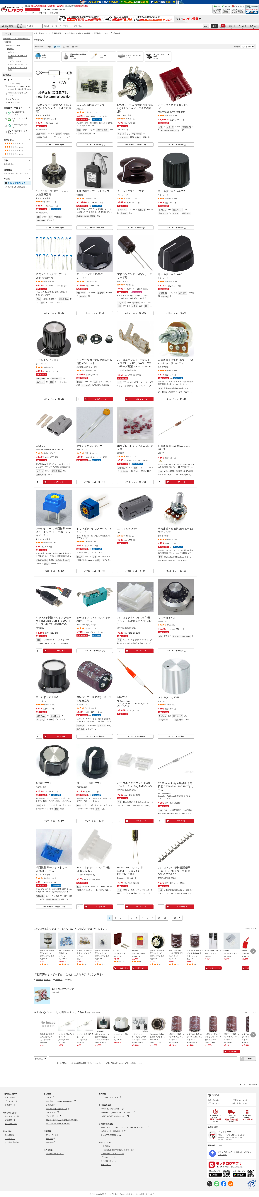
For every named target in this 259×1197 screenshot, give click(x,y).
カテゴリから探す (7, 26)
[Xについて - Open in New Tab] (209, 1186)
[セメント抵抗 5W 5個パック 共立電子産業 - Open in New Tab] (66, 1024)
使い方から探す (11, 1124)
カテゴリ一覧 (10, 1098)
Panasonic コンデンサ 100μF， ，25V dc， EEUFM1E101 (130, 870)
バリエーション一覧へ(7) (54, 313)
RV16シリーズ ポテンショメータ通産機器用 (53, 193)
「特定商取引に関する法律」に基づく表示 (117, 1150)
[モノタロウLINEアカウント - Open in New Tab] (216, 1186)
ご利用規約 (105, 1146)
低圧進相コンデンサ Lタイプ (92, 191)
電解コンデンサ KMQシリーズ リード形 (134, 276)
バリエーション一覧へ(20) (54, 821)
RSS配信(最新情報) (12, 1142)
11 (165, 918)
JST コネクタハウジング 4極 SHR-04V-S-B (93, 869)
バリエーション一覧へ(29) (176, 571)
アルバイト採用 (52, 1135)
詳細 (205, 26)
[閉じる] (111, 44)
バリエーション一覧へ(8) (176, 144)
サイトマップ (106, 1165)
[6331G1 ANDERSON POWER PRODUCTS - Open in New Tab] (121, 941)
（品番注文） (19, 26)
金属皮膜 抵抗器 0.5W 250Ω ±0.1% (174, 447)
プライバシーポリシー (109, 1157)
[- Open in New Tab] (215, 1115)
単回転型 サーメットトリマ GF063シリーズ (51, 869)
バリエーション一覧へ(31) (94, 571)
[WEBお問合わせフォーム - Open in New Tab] (216, 9)
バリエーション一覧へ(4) (135, 228)
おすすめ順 (246, 47)
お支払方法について (239, 1100)
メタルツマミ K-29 (169, 697)
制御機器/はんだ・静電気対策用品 (67, 33)
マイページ (29, 13)
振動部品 (55, 992)
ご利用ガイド (217, 1095)
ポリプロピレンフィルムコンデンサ (135, 447)
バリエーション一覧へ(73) (135, 313)
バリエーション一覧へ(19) (135, 144)
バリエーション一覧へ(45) (94, 651)
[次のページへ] (253, 951)
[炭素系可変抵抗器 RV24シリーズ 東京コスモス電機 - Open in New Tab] (48, 941)
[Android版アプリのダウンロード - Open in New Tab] (244, 1173)
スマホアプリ (10, 1139)
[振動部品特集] (42, 1003)
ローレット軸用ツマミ (89, 783)
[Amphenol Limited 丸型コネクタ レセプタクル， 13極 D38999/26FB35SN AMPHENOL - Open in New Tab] (158, 1024)
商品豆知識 (9, 1135)
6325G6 (40, 445)
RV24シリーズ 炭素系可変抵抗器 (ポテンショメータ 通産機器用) (53, 108)
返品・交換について (239, 1103)
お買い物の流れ (214, 1100)
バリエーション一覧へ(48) (54, 228)
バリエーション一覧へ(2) (176, 228)
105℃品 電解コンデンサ (90, 104)
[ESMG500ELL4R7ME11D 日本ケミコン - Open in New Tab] (213, 941)
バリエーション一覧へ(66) (94, 736)
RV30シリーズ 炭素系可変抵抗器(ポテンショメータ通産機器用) (135, 108)
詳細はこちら (137, 1063)
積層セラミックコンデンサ (51, 274)
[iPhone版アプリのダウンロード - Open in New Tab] (219, 1173)
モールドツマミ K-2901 (90, 274)
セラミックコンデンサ (89, 445)
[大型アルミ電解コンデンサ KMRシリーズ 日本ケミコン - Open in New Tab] (195, 1024)
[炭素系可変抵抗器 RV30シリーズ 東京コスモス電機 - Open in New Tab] (103, 941)
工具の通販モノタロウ (42, 33)
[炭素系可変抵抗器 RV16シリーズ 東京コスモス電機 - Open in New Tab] (158, 941)
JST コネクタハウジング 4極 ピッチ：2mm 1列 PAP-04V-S (134, 785)
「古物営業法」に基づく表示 (112, 1154)
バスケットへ (100, 399)
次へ (176, 918)
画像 (58, 46)
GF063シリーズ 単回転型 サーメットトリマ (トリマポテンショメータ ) (53, 532)
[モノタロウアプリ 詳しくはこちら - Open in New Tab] (231, 1164)
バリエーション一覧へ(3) (176, 313)
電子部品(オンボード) (101, 33)
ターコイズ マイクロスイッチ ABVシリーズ (93, 619)
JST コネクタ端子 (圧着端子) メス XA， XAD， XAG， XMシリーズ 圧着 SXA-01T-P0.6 (134, 363)
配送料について (214, 1103)
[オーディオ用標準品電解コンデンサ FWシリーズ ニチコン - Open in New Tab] (85, 941)
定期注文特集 (10, 1120)
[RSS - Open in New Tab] (230, 1186)
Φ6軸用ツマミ (44, 783)
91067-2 (122, 697)
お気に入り (253, 26)
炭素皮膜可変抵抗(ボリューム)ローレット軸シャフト (175, 362)
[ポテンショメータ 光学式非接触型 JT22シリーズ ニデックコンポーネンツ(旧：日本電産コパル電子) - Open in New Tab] (103, 1024)
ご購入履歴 (54, 13)
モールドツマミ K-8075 (171, 191)
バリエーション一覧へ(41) (135, 482)
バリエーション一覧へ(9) (94, 821)
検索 (214, 26)
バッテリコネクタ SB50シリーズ (175, 107)
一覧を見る (96, 1012)
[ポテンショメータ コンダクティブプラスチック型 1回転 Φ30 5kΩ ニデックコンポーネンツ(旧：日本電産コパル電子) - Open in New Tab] (140, 1024)
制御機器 (87, 33)
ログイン (32, 9)
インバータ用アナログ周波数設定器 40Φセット (94, 361)
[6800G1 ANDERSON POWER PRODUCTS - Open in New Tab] (232, 941)
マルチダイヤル (167, 617)
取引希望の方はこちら (55, 1154)
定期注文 (42, 13)
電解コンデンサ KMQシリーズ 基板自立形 (93, 699)
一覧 (67, 46)
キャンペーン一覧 (12, 1116)
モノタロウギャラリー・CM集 (58, 1124)
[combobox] (123, 26)
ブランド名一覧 (11, 1101)
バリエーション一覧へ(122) (54, 907)
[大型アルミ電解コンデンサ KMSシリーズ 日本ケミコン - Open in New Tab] (176, 1024)
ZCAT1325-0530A (127, 528)
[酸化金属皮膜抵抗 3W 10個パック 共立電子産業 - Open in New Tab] (48, 1024)
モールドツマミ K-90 (170, 274)
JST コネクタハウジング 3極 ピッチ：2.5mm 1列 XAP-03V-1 (134, 621)
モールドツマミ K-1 (47, 359)
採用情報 (47, 1131)
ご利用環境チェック (109, 1161)
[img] (13, 9)
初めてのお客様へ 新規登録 (56, 9)
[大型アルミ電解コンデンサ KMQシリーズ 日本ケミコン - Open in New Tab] (232, 1024)
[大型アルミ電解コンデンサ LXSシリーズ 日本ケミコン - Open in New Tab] (213, 1024)
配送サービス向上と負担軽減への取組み (62, 1120)
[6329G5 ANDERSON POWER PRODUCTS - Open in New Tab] (140, 941)
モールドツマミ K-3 (47, 697)
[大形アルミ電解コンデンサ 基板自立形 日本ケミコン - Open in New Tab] (176, 941)
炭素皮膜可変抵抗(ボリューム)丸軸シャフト (175, 530)
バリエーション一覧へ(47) (94, 144)
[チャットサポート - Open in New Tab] (226, 9)
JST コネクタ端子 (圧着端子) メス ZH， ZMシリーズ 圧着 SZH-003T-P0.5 (174, 871)
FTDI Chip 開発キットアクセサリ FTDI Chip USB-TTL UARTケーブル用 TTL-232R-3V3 (53, 621)
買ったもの (242, 26)
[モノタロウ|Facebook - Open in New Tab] (223, 1186)
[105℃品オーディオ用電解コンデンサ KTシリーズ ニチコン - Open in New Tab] (66, 941)
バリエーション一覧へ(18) (176, 399)
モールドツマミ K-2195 (130, 191)
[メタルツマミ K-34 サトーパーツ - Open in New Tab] (121, 1024)
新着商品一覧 (10, 1105)
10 (159, 918)
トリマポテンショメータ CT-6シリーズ (93, 530)
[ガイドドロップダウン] (238, 11)
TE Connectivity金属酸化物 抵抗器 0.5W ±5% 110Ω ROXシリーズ (176, 786)
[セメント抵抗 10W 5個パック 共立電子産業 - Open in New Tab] (85, 1024)
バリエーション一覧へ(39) (54, 144)
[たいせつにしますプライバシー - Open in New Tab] (251, 1184)
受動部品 (30, 26)
